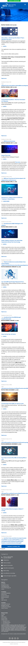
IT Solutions (3, 591)
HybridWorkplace (19, 265)
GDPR (17, 539)
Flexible (5, 319)
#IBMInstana (21, 85)
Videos (2, 615)
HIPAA (14, 539)
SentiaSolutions (12, 543)
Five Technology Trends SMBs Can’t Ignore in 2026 (12, 403)
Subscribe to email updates (8, 568)
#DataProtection (14, 493)
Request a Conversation (8, 565)
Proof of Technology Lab (6, 587)
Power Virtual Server (10, 178)
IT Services (3, 602)
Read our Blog (6, 570)
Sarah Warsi (6, 201)
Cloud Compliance (17, 541)
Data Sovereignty (18, 538)
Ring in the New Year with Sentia (8, 334)
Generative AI (10, 223)
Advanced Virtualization (5, 593)
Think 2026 (17, 162)
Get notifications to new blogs (9, 573)
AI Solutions (17, 178)
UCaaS (7, 265)
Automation (9, 141)
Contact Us (12, 643)
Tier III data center (10, 538)
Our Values (3, 583)
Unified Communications (14, 262)
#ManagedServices (9, 442)
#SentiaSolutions (5, 388)
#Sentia (3, 442)
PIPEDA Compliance (8, 539)
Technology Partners (5, 586)
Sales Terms (16, 643)
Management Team (5, 585)
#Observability (15, 85)
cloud (5, 317)
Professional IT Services (5, 604)
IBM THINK (15, 223)
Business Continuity (5, 595)
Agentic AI (22, 178)
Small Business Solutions (6, 606)
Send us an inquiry (7, 562)
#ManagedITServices (6, 493)
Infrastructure (4, 594)
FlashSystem (13, 180)
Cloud (2, 598)
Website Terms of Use (14, 642)
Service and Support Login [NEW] (9, 575)
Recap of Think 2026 (5, 155)
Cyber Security (4, 600)
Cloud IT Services (4, 608)
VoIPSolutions (12, 265)
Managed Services (6, 621)
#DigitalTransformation (6, 85)
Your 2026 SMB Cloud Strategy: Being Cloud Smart (12, 281)
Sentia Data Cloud (10, 317)
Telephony (6, 262)
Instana (13, 141)
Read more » (4, 78)
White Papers (3, 617)
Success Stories (4, 618)
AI (5, 141)
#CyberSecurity (12, 388)
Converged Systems (6, 622)
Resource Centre (4, 612)
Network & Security (5, 597)
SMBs (15, 317)
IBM (4, 141)
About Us (3, 582)
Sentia (4, 46)
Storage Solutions (6, 623)
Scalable (9, 319)
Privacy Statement (22, 642)
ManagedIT (18, 543)
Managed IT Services (5, 605)
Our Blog (3, 614)
